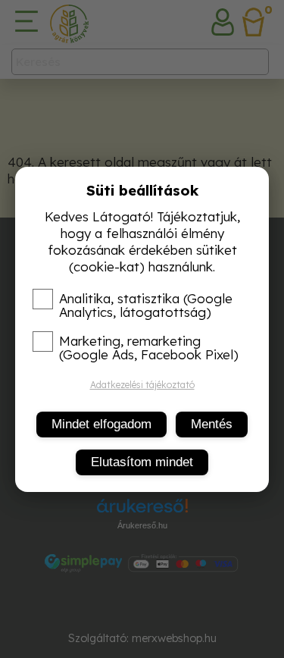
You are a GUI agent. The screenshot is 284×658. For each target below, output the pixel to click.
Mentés (212, 424)
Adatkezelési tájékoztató (142, 384)
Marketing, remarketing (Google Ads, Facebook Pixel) (149, 348)
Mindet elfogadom (101, 424)
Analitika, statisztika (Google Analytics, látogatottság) (146, 305)
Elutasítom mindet (142, 462)
